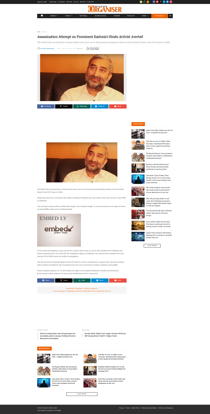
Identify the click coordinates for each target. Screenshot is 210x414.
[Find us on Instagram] (170, 2)
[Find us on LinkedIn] (164, 2)
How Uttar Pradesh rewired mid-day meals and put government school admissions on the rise (111, 381)
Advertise (69, 2)
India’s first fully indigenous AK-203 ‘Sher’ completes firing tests (65, 356)
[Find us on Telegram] (167, 2)
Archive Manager (47, 49)
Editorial (83, 16)
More (144, 16)
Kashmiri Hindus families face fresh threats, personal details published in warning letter (111, 369)
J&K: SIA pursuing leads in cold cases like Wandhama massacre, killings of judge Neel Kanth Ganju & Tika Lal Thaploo (158, 202)
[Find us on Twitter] (160, 2)
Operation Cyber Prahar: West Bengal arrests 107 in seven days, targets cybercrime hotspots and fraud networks (66, 382)
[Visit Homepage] (105, 9)
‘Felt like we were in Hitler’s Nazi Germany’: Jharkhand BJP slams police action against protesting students (112, 357)
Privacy (121, 408)
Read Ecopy (53, 2)
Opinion (117, 16)
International (101, 16)
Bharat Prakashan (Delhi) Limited (47, 408)
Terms (128, 408)
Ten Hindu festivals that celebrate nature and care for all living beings (159, 213)
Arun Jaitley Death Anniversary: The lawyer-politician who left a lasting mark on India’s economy (158, 224)
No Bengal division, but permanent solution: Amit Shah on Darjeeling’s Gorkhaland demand (64, 369)
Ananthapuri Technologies (54, 410)
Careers (76, 2)
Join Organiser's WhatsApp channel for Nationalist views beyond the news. (82, 291)
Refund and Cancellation (149, 408)
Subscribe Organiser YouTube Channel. (82, 289)
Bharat (53, 16)
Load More (82, 394)
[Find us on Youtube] (157, 2)
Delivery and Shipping (166, 408)
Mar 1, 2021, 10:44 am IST (66, 49)
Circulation (61, 2)
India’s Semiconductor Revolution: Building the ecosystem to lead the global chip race (159, 235)
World (68, 16)
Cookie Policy (136, 408)
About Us (83, 2)
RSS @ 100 (131, 16)
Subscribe (159, 16)
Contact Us (90, 2)
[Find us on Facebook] (153, 2)
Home (38, 32)
